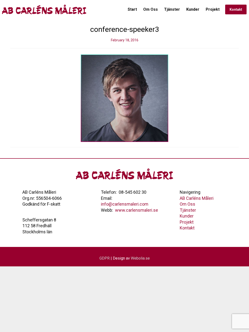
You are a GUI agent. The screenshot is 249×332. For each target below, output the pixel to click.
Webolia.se (140, 258)
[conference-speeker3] (124, 98)
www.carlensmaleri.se (136, 210)
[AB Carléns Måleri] (44, 9)
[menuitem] (132, 9)
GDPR (104, 258)
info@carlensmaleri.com (124, 204)
